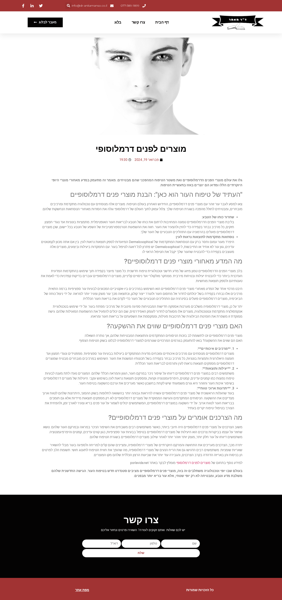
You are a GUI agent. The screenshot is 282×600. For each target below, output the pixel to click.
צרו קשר (138, 22)
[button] (68, 5)
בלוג (117, 22)
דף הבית (162, 22)
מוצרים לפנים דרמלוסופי (193, 463)
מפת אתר (82, 590)
